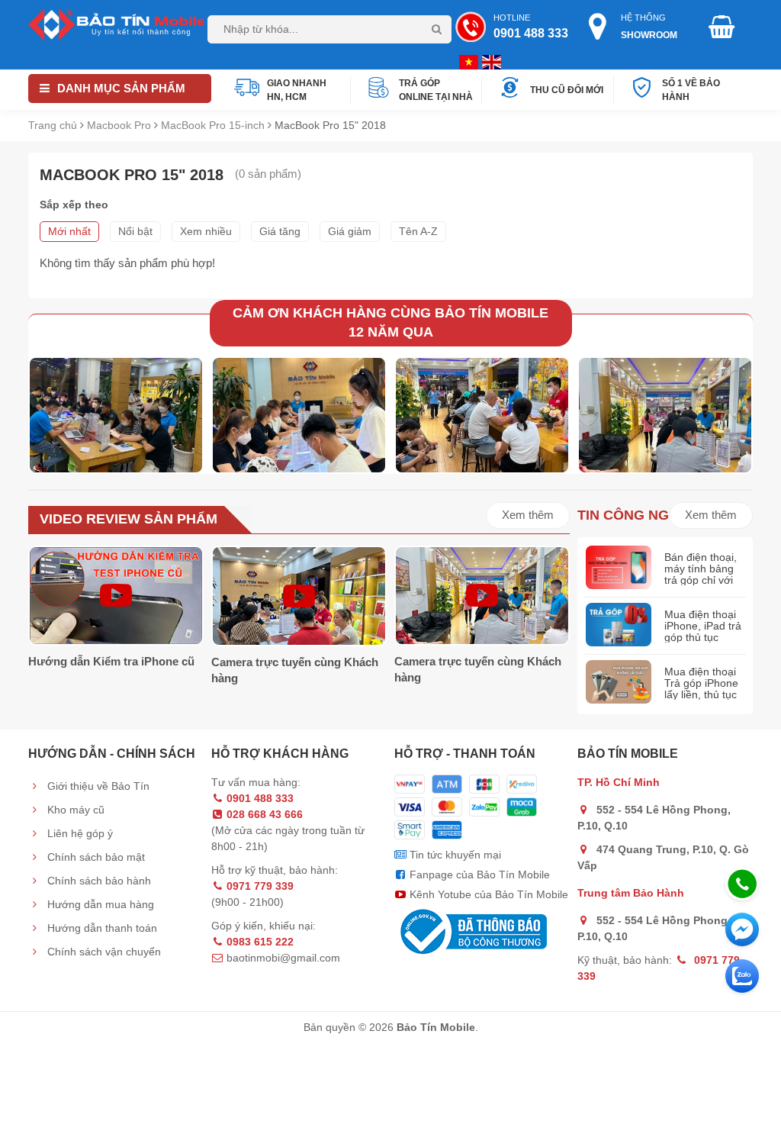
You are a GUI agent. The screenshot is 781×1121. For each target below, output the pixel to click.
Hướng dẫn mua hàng (99, 904)
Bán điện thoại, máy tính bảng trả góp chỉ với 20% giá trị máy (701, 574)
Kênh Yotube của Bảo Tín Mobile (487, 894)
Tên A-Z (418, 231)
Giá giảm (349, 231)
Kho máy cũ (74, 810)
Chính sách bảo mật (94, 857)
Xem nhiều (206, 231)
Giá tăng (280, 231)
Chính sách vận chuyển (102, 951)
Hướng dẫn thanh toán (100, 928)
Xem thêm (528, 514)
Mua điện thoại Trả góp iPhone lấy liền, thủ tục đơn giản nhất (701, 689)
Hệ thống (649, 26)
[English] (466, 61)
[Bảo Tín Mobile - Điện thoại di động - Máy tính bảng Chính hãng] (116, 24)
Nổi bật (135, 231)
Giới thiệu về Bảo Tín (96, 786)
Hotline (530, 26)
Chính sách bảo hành (97, 881)
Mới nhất (69, 231)
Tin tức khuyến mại (454, 855)
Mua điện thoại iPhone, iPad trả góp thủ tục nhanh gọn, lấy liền (702, 638)
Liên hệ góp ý (78, 833)
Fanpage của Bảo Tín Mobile (478, 874)
